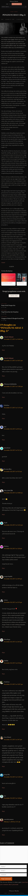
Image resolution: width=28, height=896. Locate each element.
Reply (3, 350)
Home (7, 4)
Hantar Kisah (14, 295)
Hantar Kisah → (17, 4)
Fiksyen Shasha (14, 1)
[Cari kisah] (10, 4)
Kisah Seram (14, 11)
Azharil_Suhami (8, 337)
